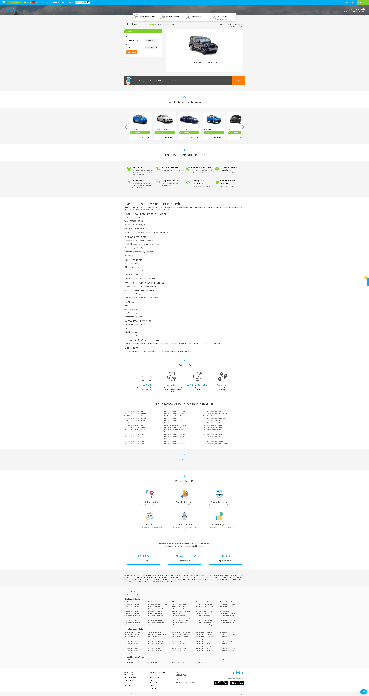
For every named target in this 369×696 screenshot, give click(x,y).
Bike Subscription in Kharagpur (204, 611)
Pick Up (128, 37)
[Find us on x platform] (238, 673)
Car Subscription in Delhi (155, 637)
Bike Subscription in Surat (179, 622)
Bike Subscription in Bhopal (131, 604)
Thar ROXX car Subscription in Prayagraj (174, 434)
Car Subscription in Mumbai (179, 643)
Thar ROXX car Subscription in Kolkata (134, 427)
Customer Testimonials (157, 672)
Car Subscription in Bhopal (131, 634)
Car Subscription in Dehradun (132, 637)
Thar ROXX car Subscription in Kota (173, 427)
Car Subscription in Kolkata (203, 641)
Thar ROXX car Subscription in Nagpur (174, 430)
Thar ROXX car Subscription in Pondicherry (136, 434)
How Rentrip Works (130, 677)
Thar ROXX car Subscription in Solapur (134, 439)
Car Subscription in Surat (131, 650)
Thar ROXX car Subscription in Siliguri (213, 436)
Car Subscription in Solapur (203, 648)
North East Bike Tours (201, 660)
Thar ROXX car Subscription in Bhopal (174, 413)
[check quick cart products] (353, 2)
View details (144, 137)
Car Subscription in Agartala (132, 632)
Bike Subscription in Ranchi (155, 620)
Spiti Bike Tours (152, 660)
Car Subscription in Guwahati (156, 639)
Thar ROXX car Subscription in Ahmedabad (175, 411)
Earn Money (238, 81)
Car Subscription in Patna (155, 646)
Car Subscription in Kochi (179, 641)
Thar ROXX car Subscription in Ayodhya (213, 411)
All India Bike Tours (153, 662)
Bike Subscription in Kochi (227, 611)
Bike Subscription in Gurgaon (132, 609)
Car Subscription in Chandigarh (180, 634)
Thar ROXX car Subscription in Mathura (134, 430)
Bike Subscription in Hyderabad (228, 609)
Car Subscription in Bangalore (228, 632)
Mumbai (355, 11)
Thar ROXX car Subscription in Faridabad (214, 418)
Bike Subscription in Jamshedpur (181, 611)
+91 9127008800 (186, 682)
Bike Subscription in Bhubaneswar (157, 604)
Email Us (181, 674)
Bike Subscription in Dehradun (132, 606)
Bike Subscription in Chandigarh (181, 604)
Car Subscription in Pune (226, 646)
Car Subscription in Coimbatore (228, 634)
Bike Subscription (129, 595)
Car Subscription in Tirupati (155, 650)
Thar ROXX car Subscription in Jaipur (134, 425)
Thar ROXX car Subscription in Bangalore (135, 413)
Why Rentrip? (128, 675)
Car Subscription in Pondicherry (180, 646)
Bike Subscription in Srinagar (156, 622)
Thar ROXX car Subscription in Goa (173, 420)
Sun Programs (240, 694)
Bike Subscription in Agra (155, 602)
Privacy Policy (128, 685)
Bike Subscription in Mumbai (156, 616)
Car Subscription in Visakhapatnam (157, 653)
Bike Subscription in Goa (226, 606)
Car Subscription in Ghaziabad (204, 637)
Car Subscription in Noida (131, 646)
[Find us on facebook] (233, 673)
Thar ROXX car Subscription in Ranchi (174, 436)
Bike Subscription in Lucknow (204, 613)
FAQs (367, 282)
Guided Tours (45, 2)
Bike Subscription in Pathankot (132, 618)
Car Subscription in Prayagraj (204, 646)
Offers (63, 2)
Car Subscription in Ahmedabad (181, 632)
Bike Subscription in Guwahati (156, 609)
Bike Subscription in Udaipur (132, 625)
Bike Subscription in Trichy (227, 622)
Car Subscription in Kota (226, 641)
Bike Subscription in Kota (155, 613)
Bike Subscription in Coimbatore (229, 604)
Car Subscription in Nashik (227, 643)
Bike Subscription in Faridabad (180, 606)
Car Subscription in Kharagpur (156, 641)
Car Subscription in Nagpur (203, 643)
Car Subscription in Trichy (179, 650)
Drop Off (128, 44)
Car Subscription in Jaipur (131, 641)
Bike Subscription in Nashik (203, 616)
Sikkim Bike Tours (223, 660)
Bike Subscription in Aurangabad (205, 602)
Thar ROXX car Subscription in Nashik (213, 430)
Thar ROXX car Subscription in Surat (212, 439)
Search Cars (132, 52)
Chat (364, 692)
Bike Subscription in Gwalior (179, 609)
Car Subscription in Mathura (155, 643)
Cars (349, 11)
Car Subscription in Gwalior (179, 639)
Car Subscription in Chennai (203, 634)
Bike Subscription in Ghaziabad (204, 606)
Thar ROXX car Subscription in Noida (134, 432)
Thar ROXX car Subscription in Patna (212, 432)
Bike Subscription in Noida (227, 616)
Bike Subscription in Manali (227, 613)
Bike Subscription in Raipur (131, 620)
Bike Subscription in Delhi (155, 606)
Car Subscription (139, 595)
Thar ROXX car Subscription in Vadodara (135, 443)
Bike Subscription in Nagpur (179, 616)
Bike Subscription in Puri (226, 618)
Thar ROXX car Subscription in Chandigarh (135, 416)
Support (152, 685)
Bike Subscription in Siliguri (227, 620)
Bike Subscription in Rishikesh (180, 620)
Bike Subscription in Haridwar (204, 609)
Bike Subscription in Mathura (132, 616)
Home (345, 11)
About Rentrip (128, 672)
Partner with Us (155, 675)
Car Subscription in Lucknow (132, 643)
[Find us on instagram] (242, 673)
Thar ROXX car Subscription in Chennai (174, 416)
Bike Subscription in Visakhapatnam (206, 625)
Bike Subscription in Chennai (204, 604)
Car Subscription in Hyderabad (204, 639)
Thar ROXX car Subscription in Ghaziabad (135, 420)
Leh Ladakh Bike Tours (130, 660)
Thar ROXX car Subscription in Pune (212, 434)
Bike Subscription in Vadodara (156, 625)
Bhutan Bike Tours (129, 662)
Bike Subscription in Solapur (132, 622)
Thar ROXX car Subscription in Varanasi (174, 443)
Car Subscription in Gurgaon (132, 639)
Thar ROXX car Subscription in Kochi (212, 425)
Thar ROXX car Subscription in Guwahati (135, 423)
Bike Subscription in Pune (203, 618)
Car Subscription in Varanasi (132, 653)
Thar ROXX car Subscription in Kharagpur (175, 425)
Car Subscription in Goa (226, 637)
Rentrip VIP (28, 2)
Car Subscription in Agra (155, 632)
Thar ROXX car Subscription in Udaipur (213, 441)
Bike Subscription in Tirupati (203, 622)
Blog (37, 2)
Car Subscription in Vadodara (228, 650)
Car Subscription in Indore (227, 639)
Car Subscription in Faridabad (180, 637)
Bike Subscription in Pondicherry (181, 618)
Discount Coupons (156, 683)
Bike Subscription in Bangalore (228, 602)
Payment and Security (131, 680)
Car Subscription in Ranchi (155, 648)
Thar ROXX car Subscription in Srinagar (174, 439)
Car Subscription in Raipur (131, 648)
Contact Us (55, 2)
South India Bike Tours (201, 662)
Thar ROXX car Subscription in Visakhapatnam (215, 443)
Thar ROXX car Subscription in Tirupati (134, 441)
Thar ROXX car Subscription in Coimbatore (214, 416)
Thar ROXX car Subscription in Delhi (173, 418)
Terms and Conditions (131, 683)
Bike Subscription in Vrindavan (228, 625)
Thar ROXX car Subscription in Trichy (173, 441)
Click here (239, 26)
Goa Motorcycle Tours (178, 662)
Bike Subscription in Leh (178, 613)
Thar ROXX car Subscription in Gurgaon (213, 420)
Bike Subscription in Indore (131, 611)
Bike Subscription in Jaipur (155, 611)
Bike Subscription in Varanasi (180, 625)
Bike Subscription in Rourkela (204, 620)
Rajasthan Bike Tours (177, 660)
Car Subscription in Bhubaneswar (157, 634)
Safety (152, 680)
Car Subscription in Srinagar (227, 648)
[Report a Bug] (228, 694)
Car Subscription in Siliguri (179, 648)
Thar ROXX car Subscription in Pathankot (175, 432)
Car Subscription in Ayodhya (204, 632)
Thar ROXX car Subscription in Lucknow (213, 427)
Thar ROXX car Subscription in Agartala (134, 411)
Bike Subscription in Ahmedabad (181, 602)
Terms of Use (154, 677)
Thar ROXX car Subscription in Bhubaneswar (215, 413)
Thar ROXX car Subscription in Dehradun (135, 418)
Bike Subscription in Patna (155, 618)
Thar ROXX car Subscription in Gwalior (174, 423)
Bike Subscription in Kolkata (131, 613)
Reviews (70, 2)
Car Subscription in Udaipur (203, 650)
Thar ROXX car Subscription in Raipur (134, 436)
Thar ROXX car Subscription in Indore (213, 423)
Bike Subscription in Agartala (132, 602)
